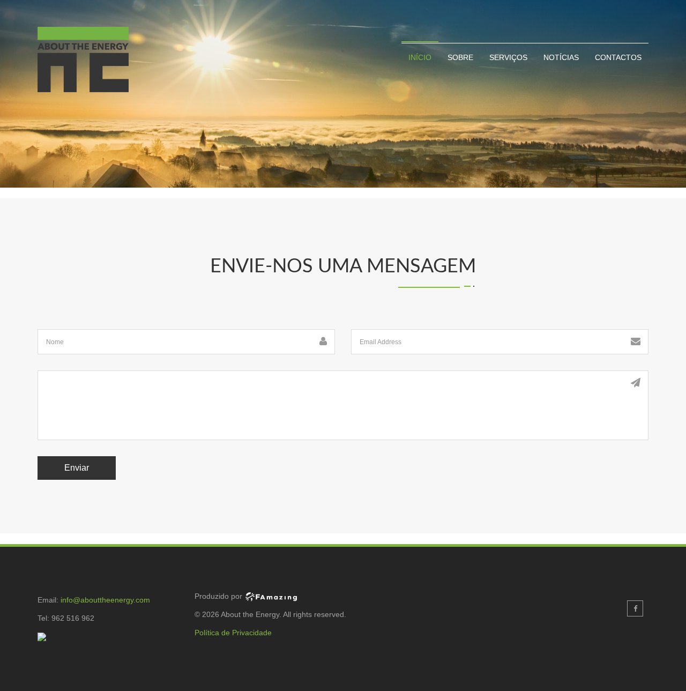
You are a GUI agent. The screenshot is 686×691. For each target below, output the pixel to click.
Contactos (618, 57)
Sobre (460, 57)
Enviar (76, 467)
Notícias (561, 57)
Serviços (508, 57)
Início (419, 57)
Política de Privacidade (233, 632)
